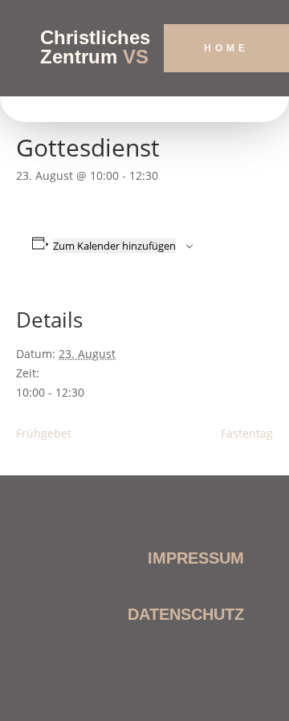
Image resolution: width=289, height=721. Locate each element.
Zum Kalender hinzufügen (114, 245)
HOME (226, 48)
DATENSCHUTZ (186, 614)
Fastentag (247, 433)
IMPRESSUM (196, 558)
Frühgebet (43, 433)
